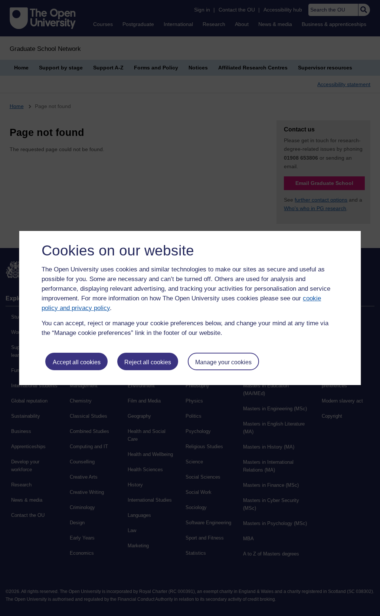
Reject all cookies (147, 362)
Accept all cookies (77, 362)
